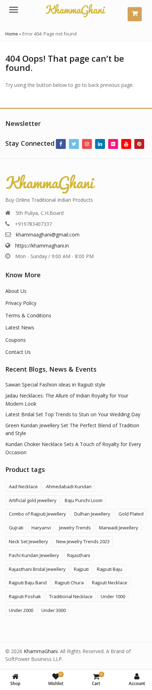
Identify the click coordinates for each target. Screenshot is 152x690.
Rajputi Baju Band (28, 582)
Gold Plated (131, 514)
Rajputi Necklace (109, 582)
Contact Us (18, 352)
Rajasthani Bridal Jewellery (37, 569)
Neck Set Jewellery (28, 541)
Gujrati (16, 527)
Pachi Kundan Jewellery (34, 555)
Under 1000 (113, 596)
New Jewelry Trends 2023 (83, 541)
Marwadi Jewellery (118, 527)
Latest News (19, 327)
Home (11, 33)
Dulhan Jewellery (92, 514)
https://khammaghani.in (42, 245)
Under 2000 (21, 610)
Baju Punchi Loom (84, 500)
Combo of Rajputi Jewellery (37, 514)
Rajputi (81, 569)
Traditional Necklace (71, 596)
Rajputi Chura (69, 582)
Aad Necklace (23, 486)
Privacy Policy (20, 303)
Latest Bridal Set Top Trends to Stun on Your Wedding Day (72, 414)
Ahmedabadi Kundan (69, 486)
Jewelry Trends (75, 527)
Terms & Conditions (28, 315)
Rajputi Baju (109, 569)
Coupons (15, 339)
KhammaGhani (41, 651)
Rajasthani (78, 555)
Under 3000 (53, 610)
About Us (16, 291)
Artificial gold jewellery (33, 500)
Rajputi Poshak (25, 596)
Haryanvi (41, 527)
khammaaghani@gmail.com (48, 234)
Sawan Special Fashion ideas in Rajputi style (55, 384)
